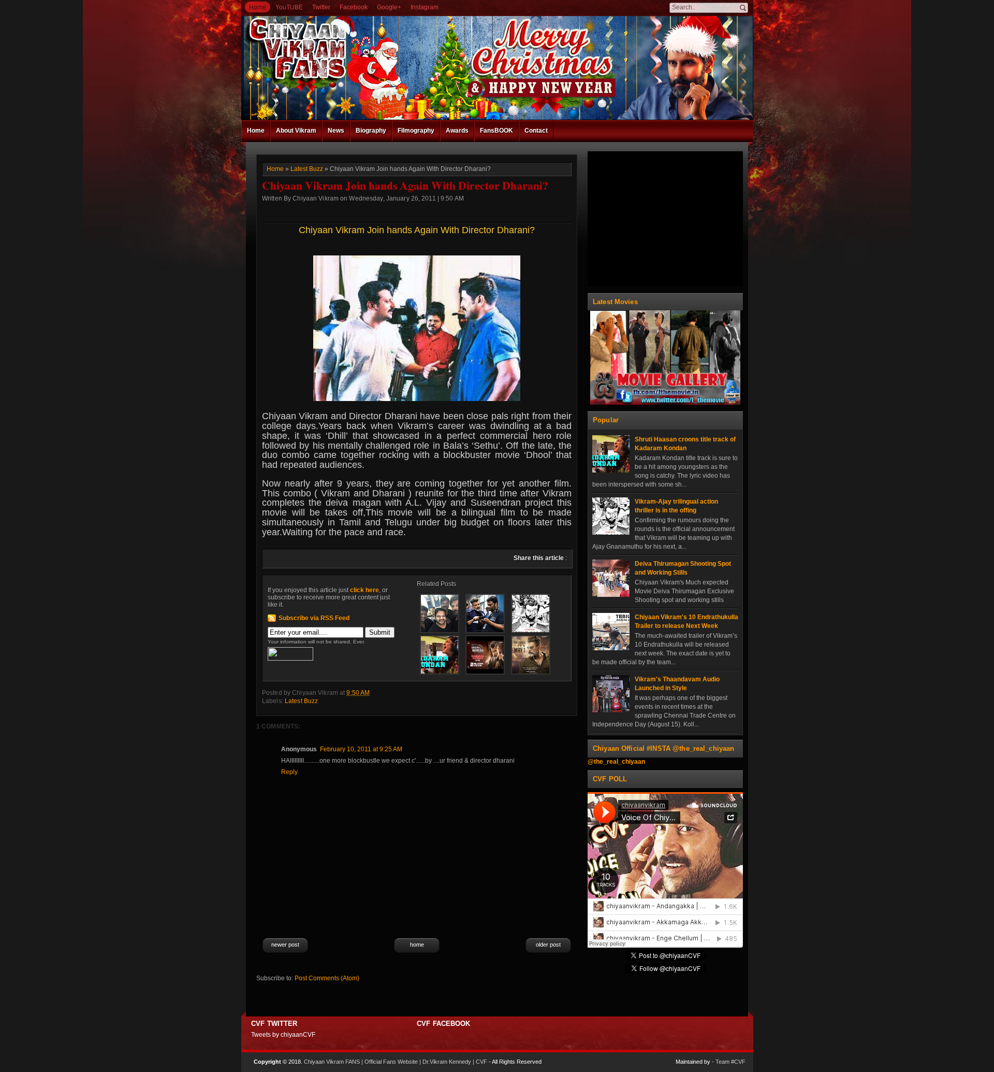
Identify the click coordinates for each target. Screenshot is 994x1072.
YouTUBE (289, 7)
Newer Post (285, 944)
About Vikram (296, 130)
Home (257, 7)
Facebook (354, 7)
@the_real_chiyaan (616, 761)
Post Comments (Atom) (327, 978)
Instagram (424, 7)
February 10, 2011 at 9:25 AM (361, 749)
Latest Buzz (306, 169)
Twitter (321, 7)
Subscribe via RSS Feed (314, 618)
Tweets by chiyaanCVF (283, 1034)
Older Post (548, 944)
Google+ (389, 7)
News (336, 130)
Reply (289, 772)
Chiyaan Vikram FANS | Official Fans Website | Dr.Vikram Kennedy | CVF (395, 1062)
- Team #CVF (729, 1062)
